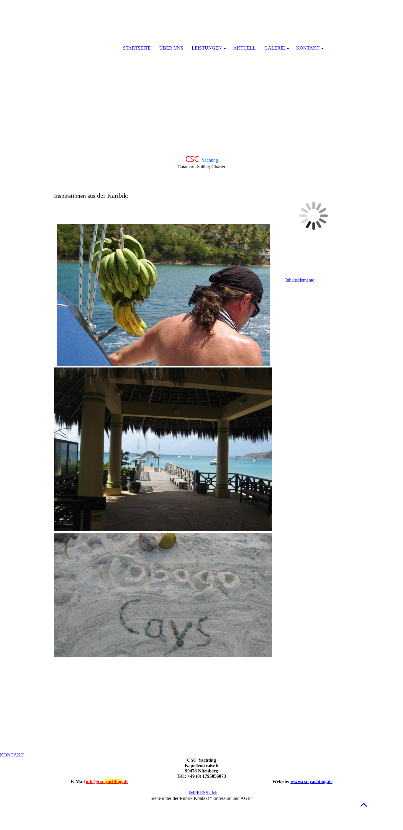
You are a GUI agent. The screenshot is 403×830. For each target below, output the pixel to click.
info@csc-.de (107, 781)
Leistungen (207, 47)
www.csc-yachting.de (311, 781)
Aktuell (244, 47)
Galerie (274, 47)
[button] (363, 804)
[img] (201, 74)
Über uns (171, 47)
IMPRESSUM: (203, 792)
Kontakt (308, 47)
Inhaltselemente (299, 279)
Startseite (137, 47)
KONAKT (12, 754)
